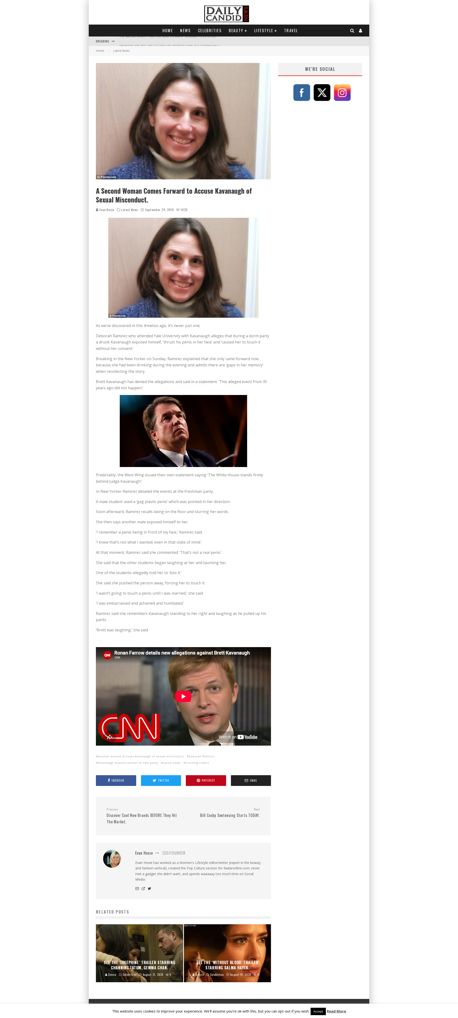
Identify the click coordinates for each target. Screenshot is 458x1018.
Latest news (172, 762)
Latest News (129, 210)
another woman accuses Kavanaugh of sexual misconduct (141, 756)
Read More (336, 1011)
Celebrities (210, 30)
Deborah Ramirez (202, 756)
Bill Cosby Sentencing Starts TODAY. (230, 812)
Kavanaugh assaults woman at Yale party (128, 762)
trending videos (197, 762)
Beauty (236, 30)
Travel (291, 30)
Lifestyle (263, 30)
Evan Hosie (106, 209)
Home (167, 30)
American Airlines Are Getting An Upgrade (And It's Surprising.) (169, 41)
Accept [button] (318, 1011)
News (185, 30)
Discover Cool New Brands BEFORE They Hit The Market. (142, 816)
